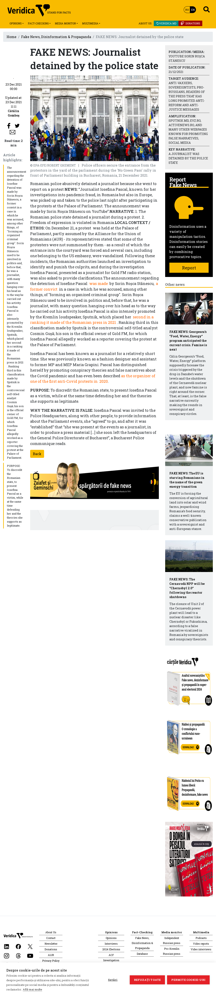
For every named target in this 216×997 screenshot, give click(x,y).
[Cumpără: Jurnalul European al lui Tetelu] (189, 859)
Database (142, 953)
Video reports (201, 943)
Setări (112, 980)
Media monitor (65, 23)
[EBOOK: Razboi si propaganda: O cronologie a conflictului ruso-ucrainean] (189, 736)
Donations (192, 23)
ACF (111, 955)
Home (11, 36)
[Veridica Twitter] (30, 946)
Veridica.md (167, 23)
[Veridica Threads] (18, 955)
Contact (50, 938)
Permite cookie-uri (188, 980)
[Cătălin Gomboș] (13, 78)
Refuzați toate (147, 980)
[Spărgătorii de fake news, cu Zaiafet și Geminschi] (94, 481)
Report (189, 267)
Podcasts (201, 938)
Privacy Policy (50, 960)
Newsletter (51, 943)
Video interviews (201, 949)
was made (98, 283)
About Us (145, 23)
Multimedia (90, 23)
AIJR (51, 955)
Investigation (111, 960)
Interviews (111, 943)
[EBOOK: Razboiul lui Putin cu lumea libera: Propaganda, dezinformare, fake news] (189, 791)
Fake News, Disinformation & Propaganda (56, 36)
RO (187, 9)
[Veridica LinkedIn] (6, 946)
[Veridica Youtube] (30, 955)
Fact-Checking (38, 23)
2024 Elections (111, 949)
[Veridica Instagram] (6, 955)
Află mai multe (32, 989)
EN (193, 9)
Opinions (15, 23)
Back (37, 453)
